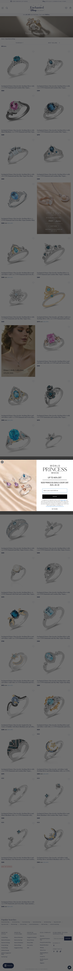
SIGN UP (55, 496)
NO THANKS (55, 509)
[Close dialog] (2, 462)
